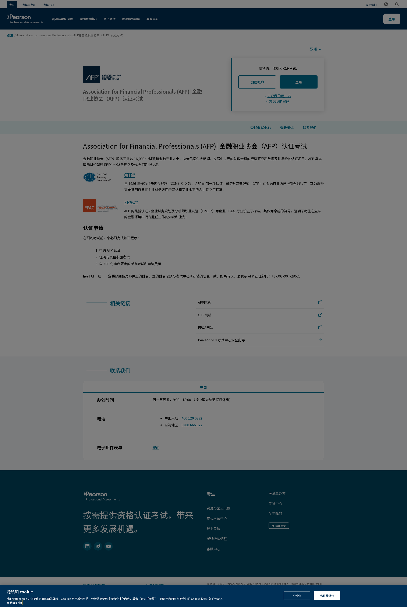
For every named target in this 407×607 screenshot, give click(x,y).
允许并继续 (327, 596)
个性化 (297, 596)
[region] (203, 596)
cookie (17, 603)
